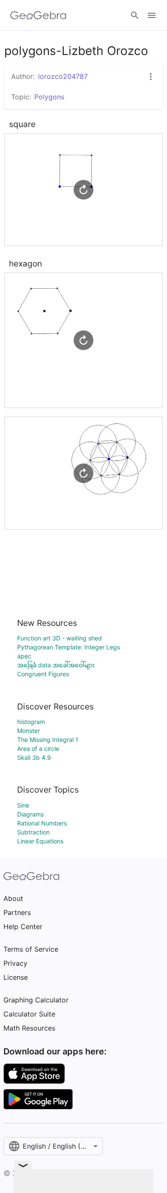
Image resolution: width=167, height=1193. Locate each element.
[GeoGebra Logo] (38, 15)
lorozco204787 (63, 76)
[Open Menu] (151, 15)
